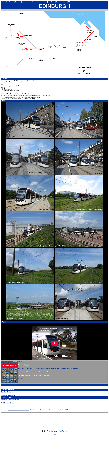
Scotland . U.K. (5, 10)
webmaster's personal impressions (18, 410)
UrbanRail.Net (63, 431)
